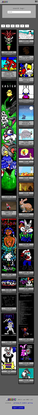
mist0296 (8, 310)
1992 (26, 365)
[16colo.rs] (4, 2)
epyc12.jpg (26, 161)
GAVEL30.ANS (26, 363)
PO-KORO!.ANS (9, 274)
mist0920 (8, 78)
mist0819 (26, 102)
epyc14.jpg (26, 177)
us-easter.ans (9, 196)
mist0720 (26, 82)
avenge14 (26, 246)
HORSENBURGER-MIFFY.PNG (26, 100)
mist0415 (26, 216)
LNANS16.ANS (26, 380)
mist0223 (26, 60)
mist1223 (26, 43)
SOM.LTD (9, 371)
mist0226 (8, 54)
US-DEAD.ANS (26, 244)
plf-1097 (26, 290)
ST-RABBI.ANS (9, 342)
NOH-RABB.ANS (9, 289)
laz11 (9, 199)
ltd (9, 373)
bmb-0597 (8, 292)
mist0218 (8, 215)
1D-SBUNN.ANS (26, 339)
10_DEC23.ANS (26, 41)
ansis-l (26, 382)
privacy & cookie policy (23, 403)
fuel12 (26, 341)
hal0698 (26, 274)
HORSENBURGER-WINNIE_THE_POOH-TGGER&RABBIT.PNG (9, 74)
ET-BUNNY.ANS (26, 272)
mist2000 (26, 163)
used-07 (9, 276)
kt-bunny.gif (26, 214)
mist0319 (26, 126)
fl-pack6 (8, 344)
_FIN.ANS (26, 288)
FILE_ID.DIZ (8, 308)
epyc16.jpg (26, 193)
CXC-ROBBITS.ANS (9, 52)
